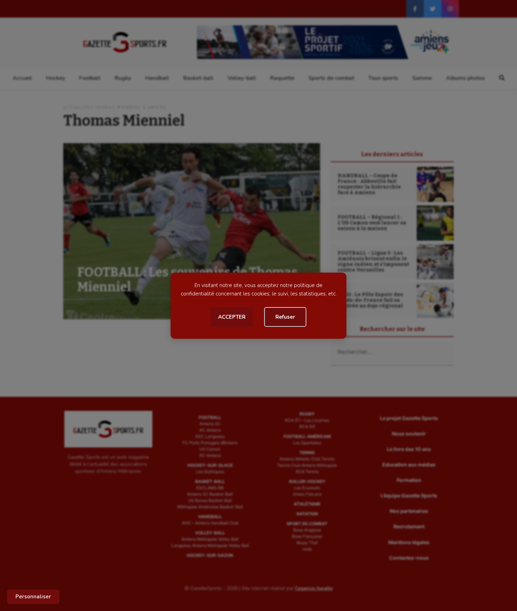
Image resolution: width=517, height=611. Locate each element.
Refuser (285, 316)
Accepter (231, 316)
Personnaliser (33, 596)
